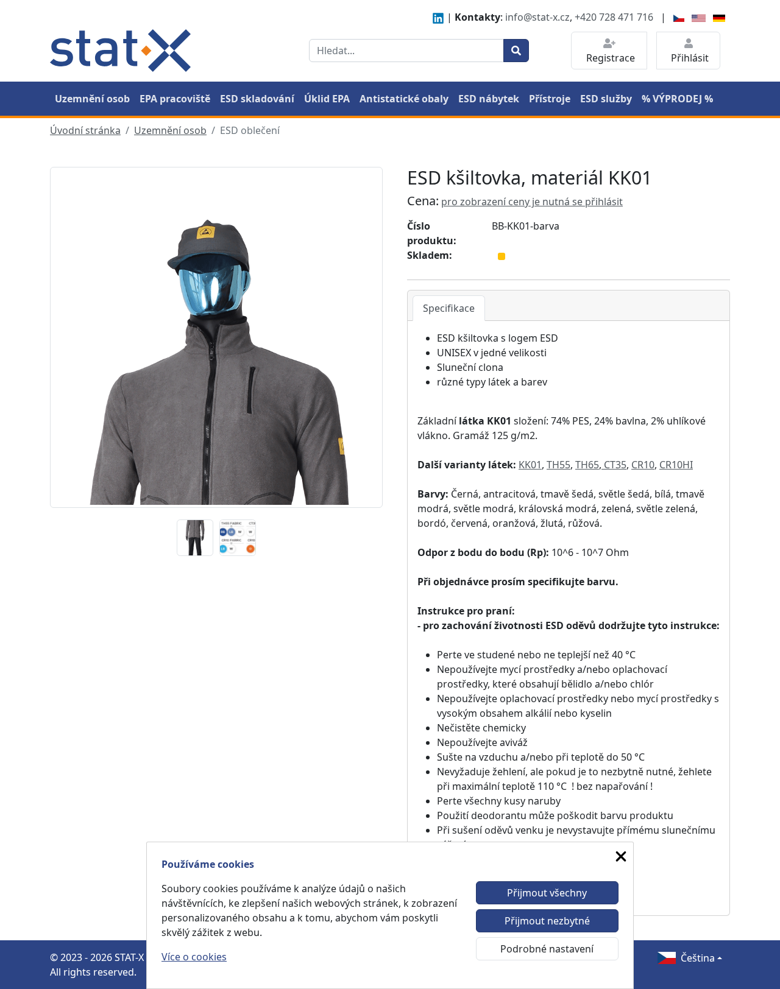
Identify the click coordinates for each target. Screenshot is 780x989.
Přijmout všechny (547, 892)
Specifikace (449, 308)
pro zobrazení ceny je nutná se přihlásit (532, 201)
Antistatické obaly (404, 98)
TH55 (558, 464)
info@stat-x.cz (537, 17)
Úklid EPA (327, 98)
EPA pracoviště (175, 98)
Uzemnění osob (92, 98)
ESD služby (606, 98)
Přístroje (549, 98)
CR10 (642, 464)
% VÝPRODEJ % (677, 98)
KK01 (530, 464)
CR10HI (676, 464)
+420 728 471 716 (614, 17)
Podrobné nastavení (547, 949)
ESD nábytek (488, 98)
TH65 (587, 464)
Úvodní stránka (85, 130)
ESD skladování (257, 98)
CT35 (613, 464)
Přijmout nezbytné (547, 920)
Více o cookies (194, 956)
